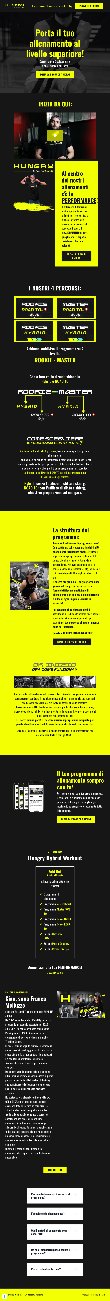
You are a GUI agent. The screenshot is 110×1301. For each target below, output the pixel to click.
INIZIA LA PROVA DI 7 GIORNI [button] (55, 74)
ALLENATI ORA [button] (55, 1170)
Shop (70, 6)
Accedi (62, 6)
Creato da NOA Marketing (34, 1294)
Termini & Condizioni (14, 1294)
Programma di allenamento (44, 6)
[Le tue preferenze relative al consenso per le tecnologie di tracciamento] (4, 1296)
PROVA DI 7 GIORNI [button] (89, 6)
